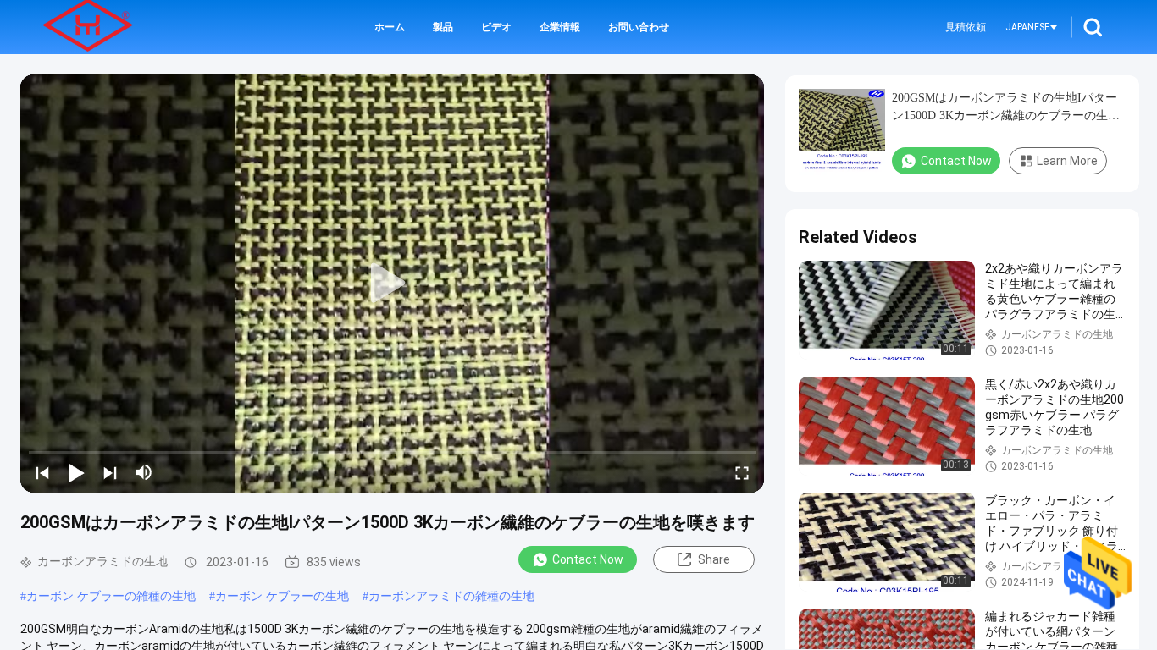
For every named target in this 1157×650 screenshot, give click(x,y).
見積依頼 (965, 27)
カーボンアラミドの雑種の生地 (451, 596)
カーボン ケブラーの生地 (282, 596)
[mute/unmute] (144, 472)
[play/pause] (76, 472)
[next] (110, 472)
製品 (443, 27)
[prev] (42, 472)
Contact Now (587, 559)
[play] (392, 283)
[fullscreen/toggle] (742, 472)
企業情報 (560, 27)
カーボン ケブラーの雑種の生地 (111, 596)
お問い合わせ (638, 27)
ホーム (389, 27)
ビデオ (496, 27)
